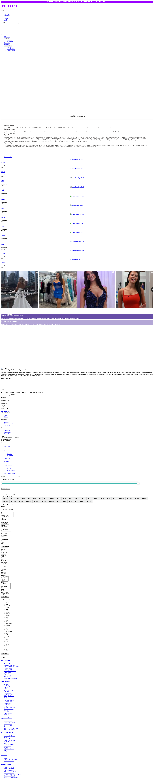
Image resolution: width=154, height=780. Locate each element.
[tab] (78, 451)
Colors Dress (7, 688)
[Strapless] (5, 595)
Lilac (7, 622)
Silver (7, 649)
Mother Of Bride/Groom (10, 671)
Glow (5, 697)
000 (6, 498)
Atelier (5, 737)
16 (65, 498)
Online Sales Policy (9, 423)
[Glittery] (3, 541)
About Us (6, 422)
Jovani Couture (8, 724)
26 (97, 498)
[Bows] (4, 551)
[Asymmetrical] (4, 563)
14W (122, 498)
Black (7, 646)
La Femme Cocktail (9, 773)
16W (130, 498)
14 (59, 498)
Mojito (7, 604)
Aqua (7, 610)
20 (78, 498)
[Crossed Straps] (5, 535)
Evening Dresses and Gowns (11, 666)
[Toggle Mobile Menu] (1, 442)
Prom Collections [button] (5, 681)
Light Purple (9, 623)
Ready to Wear (7, 676)
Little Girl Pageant (8, 669)
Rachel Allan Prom (8, 709)
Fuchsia (7, 630)
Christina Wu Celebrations (10, 759)
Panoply (6, 706)
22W (6, 501)
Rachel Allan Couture (9, 722)
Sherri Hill (6, 710)
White (7, 650)
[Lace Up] (5, 536)
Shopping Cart (7, 17)
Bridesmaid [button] (4, 755)
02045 (3, 235)
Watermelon (9, 631)
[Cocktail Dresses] (7, 516)
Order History (7, 432)
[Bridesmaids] (7, 514)
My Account (7, 15)
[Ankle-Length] (4, 562)
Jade (5, 743)
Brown (7, 644)
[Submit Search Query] (18, 476)
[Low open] (5, 538)
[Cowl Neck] (5, 569)
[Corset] (6, 531)
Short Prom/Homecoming (10, 678)
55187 (3, 226)
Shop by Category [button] (6, 660)
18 (72, 498)
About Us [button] (6, 451)
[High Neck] (5, 572)
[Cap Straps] (5, 591)
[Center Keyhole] (6, 529)
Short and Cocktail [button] (6, 764)
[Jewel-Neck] (5, 573)
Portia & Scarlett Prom (9, 707)
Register (6, 18)
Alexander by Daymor (9, 736)
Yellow (7, 602)
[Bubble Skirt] (6, 526)
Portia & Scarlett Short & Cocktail (12, 774)
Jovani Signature (8, 725)
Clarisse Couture (8, 721)
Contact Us (7, 415)
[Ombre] (3, 545)
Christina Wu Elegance (9, 740)
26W (21, 501)
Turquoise (8, 612)
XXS (52, 501)
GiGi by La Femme (9, 696)
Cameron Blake (8, 738)
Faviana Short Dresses (9, 767)
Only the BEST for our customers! (12, 315)
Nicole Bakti (7, 704)
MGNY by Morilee (9, 749)
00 (13, 498)
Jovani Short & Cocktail (10, 771)
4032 (2, 244)
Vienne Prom (7, 714)
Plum (7, 633)
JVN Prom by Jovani (9, 700)
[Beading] (4, 549)
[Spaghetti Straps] (5, 593)
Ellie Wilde (6, 691)
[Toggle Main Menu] (1, 34)
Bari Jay (6, 758)
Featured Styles (8, 157)
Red (7, 634)
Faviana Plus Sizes (8, 694)
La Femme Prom (8, 701)
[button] (7, 37)
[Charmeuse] (3, 555)
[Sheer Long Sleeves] (5, 588)
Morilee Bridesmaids (9, 761)
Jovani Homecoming (9, 768)
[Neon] (3, 543)
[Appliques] (4, 548)
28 (103, 498)
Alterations (6, 461)
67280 (3, 253)
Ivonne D (6, 741)
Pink (7, 626)
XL (83, 501)
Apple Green (9, 606)
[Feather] (3, 558)
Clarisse (6, 687)
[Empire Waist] (4, 578)
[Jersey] (3, 559)
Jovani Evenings (8, 746)
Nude (7, 641)
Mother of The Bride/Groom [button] (8, 732)
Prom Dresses (7, 672)
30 (109, 498)
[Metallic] (3, 542)
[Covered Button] (5, 534)
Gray (7, 647)
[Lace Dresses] (5, 523)
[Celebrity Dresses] (6, 528)
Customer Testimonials (9, 473)
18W (137, 498)
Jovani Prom (7, 699)
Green (7, 607)
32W (44, 501)
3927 (2, 208)
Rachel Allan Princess (9, 729)
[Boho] (5, 521)
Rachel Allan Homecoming (11, 777)
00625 (3, 217)
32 (115, 498)
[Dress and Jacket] (5, 522)
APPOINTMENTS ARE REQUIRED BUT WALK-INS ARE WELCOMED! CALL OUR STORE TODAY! (77, 1)
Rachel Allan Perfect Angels (11, 728)
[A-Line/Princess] (4, 576)
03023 (3, 199)
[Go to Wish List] (3, 10)
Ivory (7, 639)
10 (46, 498)
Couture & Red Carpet (9, 665)
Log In (5, 20)
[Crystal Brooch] (4, 552)
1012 (2, 190)
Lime (7, 609)
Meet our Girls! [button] (8, 465)
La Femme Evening (9, 744)
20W (145, 498)
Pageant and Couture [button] (6, 718)
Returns (6, 417)
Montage (6, 751)
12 (53, 498)
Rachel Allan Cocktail (9, 776)
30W (37, 501)
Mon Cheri (6, 750)
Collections (7, 446)
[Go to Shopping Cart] (1, 10)
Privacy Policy (7, 425)
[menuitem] (78, 14)
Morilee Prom (7, 703)
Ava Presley (7, 686)
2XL (89, 501)
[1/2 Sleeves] (5, 583)
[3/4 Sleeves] (5, 585)
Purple (7, 620)
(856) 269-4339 (9, 6)
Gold (7, 642)
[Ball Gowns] (5, 519)
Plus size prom (7, 675)
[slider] (138, 483)
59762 (3, 172)
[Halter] (5, 571)
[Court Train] (4, 566)
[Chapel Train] (4, 565)
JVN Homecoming (8, 770)
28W (29, 501)
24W (14, 501)
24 (90, 498)
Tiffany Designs (8, 713)
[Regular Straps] (5, 592)
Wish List (6, 14)
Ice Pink (8, 625)
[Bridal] (7, 512)
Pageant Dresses (8, 674)
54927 (3, 263)
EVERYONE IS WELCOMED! (11, 321)
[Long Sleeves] (5, 586)
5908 (2, 181)
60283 (3, 163)
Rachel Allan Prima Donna (10, 726)
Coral (7, 638)
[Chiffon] (3, 556)
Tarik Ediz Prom (8, 711)
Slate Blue (8, 615)
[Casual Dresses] (7, 515)
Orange (7, 636)
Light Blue (8, 614)
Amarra (6, 684)
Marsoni (6, 747)
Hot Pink (8, 628)
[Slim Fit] (4, 580)
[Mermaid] (4, 579)
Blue (7, 617)
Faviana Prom (7, 693)
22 (84, 498)
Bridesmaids (7, 663)
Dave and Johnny (8, 690)
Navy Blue (8, 618)
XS (59, 501)
